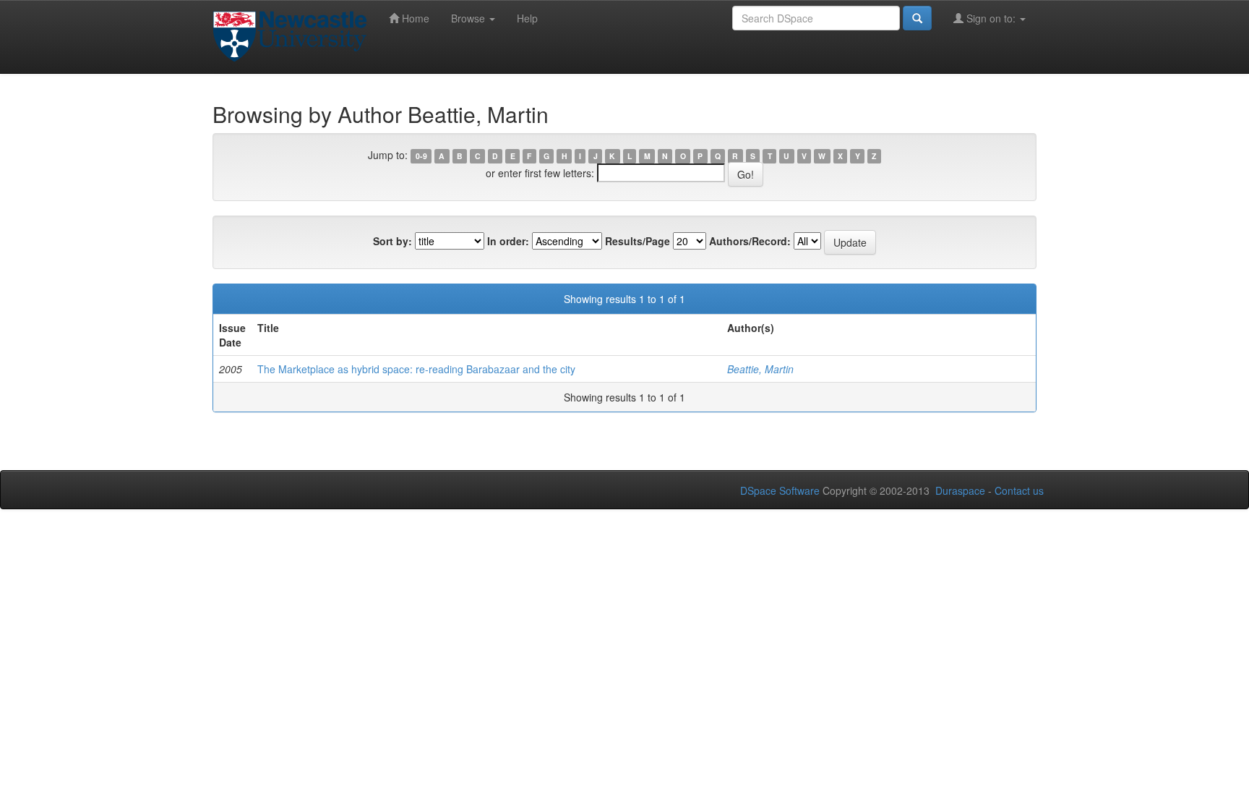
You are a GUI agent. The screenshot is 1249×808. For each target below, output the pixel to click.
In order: (508, 241)
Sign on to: (990, 18)
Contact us (1019, 490)
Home (414, 18)
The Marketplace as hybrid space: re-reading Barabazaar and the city (416, 369)
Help (527, 18)
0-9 (421, 155)
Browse (469, 18)
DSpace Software (780, 490)
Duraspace (960, 490)
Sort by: (392, 241)
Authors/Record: (750, 241)
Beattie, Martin (760, 369)
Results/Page (637, 241)
